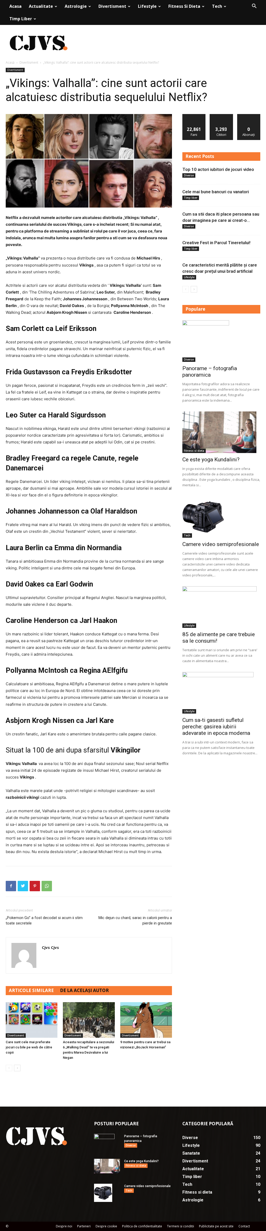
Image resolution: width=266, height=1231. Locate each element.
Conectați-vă (221, 116)
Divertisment (112, 6)
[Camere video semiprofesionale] (221, 517)
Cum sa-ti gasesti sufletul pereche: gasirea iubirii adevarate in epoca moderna (216, 726)
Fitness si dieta (184, 6)
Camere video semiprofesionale (220, 544)
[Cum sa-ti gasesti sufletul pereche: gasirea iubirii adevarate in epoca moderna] (221, 693)
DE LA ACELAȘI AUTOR (84, 990)
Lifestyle (147, 6)
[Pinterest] (35, 886)
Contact (244, 1226)
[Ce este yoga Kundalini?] (221, 432)
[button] (254, 6)
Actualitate (41, 6)
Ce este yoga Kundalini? (211, 459)
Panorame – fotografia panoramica (209, 371)
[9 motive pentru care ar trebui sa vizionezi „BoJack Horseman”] (146, 1020)
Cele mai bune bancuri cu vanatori (215, 191)
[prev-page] (9, 1068)
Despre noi (64, 1226)
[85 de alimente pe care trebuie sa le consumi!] (221, 607)
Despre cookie (106, 1226)
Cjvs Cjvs (50, 947)
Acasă (10, 62)
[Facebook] (11, 886)
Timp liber (20, 19)
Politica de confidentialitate (142, 1226)
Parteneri (84, 1226)
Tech (217, 6)
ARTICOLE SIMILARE (31, 990)
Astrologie (76, 6)
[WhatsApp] (47, 886)
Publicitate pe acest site (216, 1226)
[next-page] (17, 1068)
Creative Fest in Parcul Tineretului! (216, 242)
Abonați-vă (249, 116)
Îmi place (194, 116)
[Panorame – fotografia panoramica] (221, 341)
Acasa (15, 6)
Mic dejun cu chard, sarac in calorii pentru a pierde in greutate (135, 920)
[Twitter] (23, 886)
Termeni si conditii (180, 1226)
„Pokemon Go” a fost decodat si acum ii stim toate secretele (44, 920)
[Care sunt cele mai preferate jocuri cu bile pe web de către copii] (31, 1020)
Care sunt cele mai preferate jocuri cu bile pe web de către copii (29, 1047)
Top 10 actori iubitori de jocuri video (218, 169)
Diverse (189, 175)
